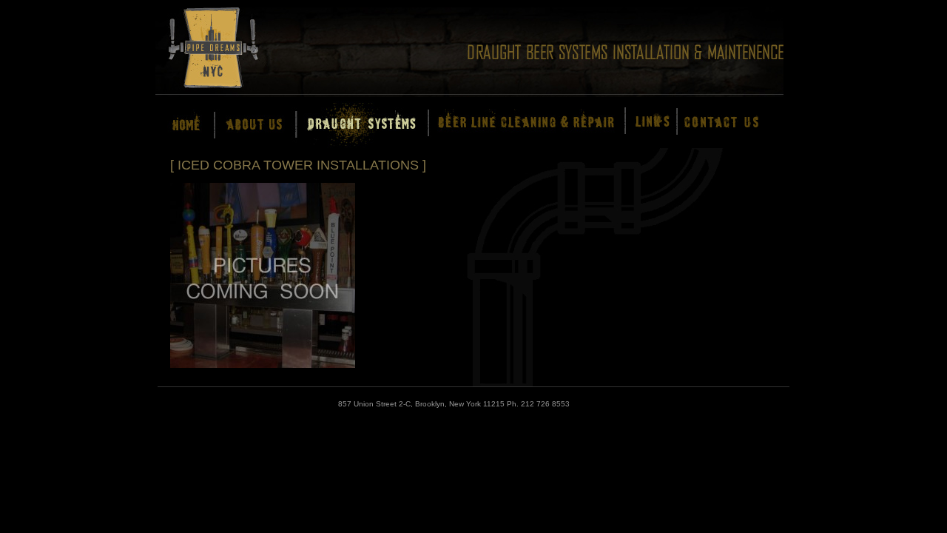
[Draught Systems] (352, 124)
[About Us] (244, 124)
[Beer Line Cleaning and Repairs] (517, 124)
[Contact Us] (717, 124)
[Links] (644, 124)
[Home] (178, 124)
